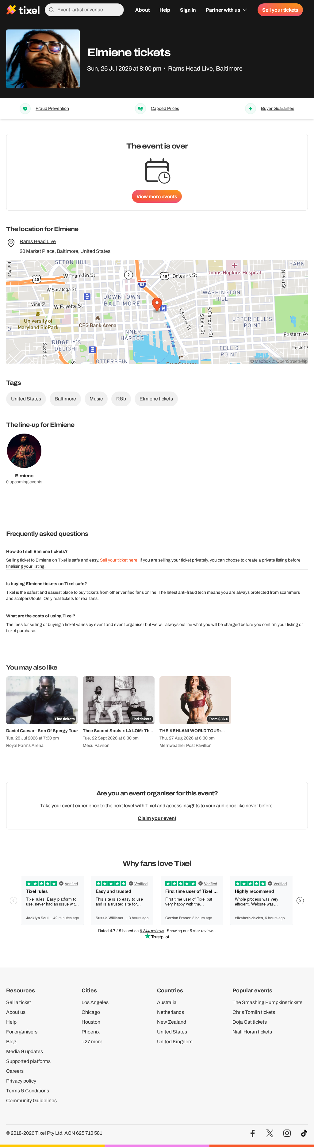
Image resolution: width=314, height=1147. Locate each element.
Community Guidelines (31, 1100)
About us (15, 1012)
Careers (15, 1071)
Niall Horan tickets (252, 1031)
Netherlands (170, 1012)
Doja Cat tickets (249, 1021)
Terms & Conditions (27, 1090)
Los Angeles (95, 1002)
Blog (11, 1041)
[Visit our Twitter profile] (270, 1133)
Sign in (188, 10)
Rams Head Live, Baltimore (205, 68)
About (142, 10)
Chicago (91, 1012)
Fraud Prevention (52, 109)
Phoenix (91, 1031)
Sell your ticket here (118, 560)
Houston (91, 1021)
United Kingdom (175, 1041)
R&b (121, 398)
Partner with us (223, 10)
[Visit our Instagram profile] (287, 1133)
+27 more (92, 1041)
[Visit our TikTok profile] (304, 1133)
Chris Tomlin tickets (253, 1012)
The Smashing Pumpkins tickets (267, 1002)
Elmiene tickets (156, 398)
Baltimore (65, 398)
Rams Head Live (38, 241)
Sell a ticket (18, 1002)
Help (164, 10)
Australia (167, 1002)
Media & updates (24, 1051)
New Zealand (171, 1021)
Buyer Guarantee (277, 109)
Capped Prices (165, 109)
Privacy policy (21, 1080)
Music (96, 398)
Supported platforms (28, 1061)
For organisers (21, 1031)
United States (26, 398)
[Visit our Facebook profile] (252, 1133)
